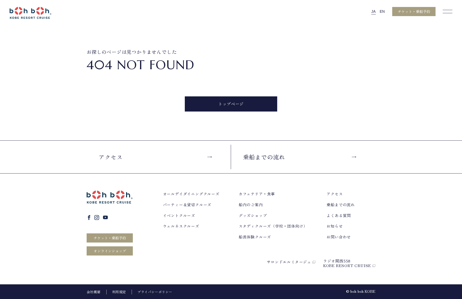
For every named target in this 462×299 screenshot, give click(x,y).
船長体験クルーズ (255, 237)
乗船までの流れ (264, 157)
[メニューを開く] (447, 11)
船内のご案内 (251, 204)
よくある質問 (339, 215)
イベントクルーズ (179, 215)
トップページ (231, 104)
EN (382, 11)
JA (373, 11)
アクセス (111, 157)
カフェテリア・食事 (257, 194)
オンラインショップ (110, 250)
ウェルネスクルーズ (181, 226)
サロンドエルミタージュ (289, 262)
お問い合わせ (339, 237)
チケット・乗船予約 (414, 11)
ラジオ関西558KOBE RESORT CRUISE (347, 263)
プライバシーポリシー (154, 291)
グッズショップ (253, 215)
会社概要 (94, 291)
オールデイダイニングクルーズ (191, 194)
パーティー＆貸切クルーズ (187, 204)
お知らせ (335, 226)
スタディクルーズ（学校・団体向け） (273, 226)
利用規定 (119, 291)
